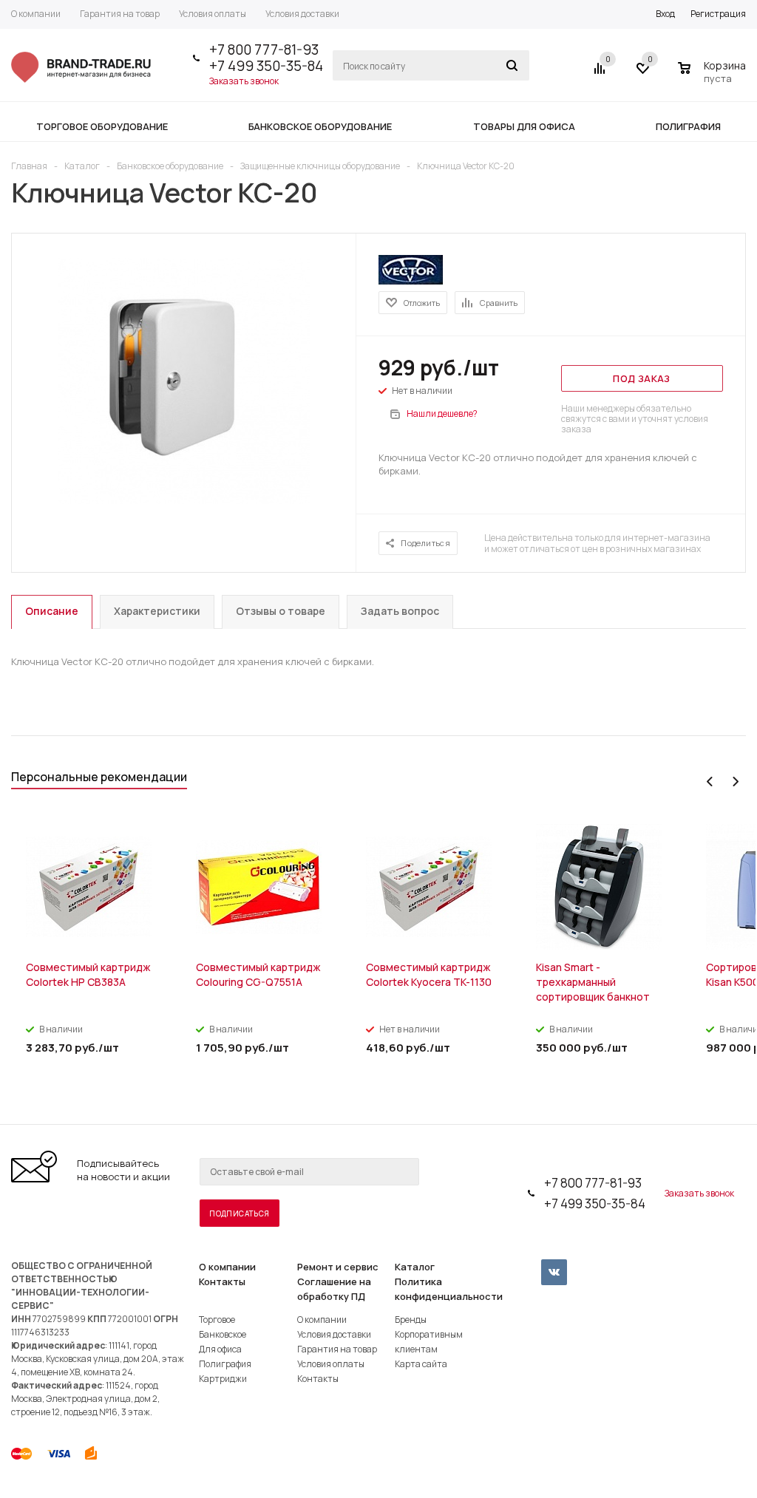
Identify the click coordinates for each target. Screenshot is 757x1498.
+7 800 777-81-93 (264, 49)
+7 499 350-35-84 (266, 65)
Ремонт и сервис (337, 1266)
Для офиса (220, 1349)
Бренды (411, 1319)
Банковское (222, 1334)
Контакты (222, 1281)
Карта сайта (421, 1364)
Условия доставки (334, 1334)
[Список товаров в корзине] (714, 76)
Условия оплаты (330, 1364)
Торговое (217, 1319)
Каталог (415, 1266)
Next (735, 781)
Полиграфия (225, 1364)
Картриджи (223, 1378)
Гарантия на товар (337, 1349)
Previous (710, 781)
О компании (227, 1266)
